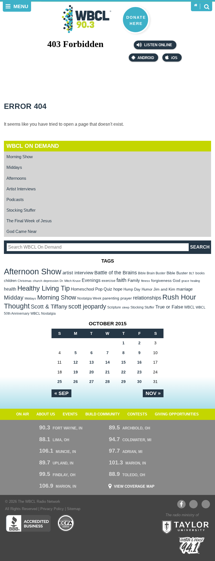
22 (123, 372)
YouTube (193, 504)
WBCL (189, 307)
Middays (14, 167)
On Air (22, 414)
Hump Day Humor (137, 289)
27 (91, 381)
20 (91, 372)
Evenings (91, 280)
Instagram (206, 504)
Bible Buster (177, 273)
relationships (147, 298)
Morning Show (19, 156)
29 (123, 381)
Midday (14, 297)
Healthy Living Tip (43, 288)
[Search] (206, 6)
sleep (125, 307)
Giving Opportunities (177, 414)
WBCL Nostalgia (43, 313)
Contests (137, 414)
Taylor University (183, 526)
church (37, 280)
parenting (110, 298)
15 (123, 362)
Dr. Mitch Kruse (70, 280)
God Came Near (21, 231)
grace (185, 280)
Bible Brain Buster (151, 273)
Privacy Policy (52, 509)
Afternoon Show (32, 271)
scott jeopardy (87, 306)
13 (91, 362)
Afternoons (16, 178)
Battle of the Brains (115, 272)
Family (134, 280)
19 (75, 372)
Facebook (181, 504)
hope (117, 289)
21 (107, 372)
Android (145, 58)
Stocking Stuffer (21, 210)
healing (195, 280)
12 (75, 362)
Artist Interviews (21, 188)
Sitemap (73, 509)
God (176, 281)
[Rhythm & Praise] (192, 545)
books (200, 273)
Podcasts (15, 199)
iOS (174, 58)
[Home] (195, 5)
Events (70, 414)
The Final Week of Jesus (29, 220)
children (10, 281)
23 (139, 372)
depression (51, 280)
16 (139, 362)
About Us (45, 414)
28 (107, 381)
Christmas (25, 280)
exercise (108, 281)
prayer (126, 298)
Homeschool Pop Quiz (91, 289)
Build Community (102, 414)
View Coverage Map (134, 486)
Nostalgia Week (89, 298)
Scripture (114, 307)
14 (107, 362)
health (10, 288)
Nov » (153, 393)
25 (59, 381)
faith (121, 280)
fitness (145, 280)
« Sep (61, 393)
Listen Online (157, 45)
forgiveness (161, 281)
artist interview (77, 272)
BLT (191, 273)
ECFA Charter (66, 523)
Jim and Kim (164, 289)
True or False (169, 307)
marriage (184, 289)
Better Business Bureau (28, 523)
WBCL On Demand (32, 146)
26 (75, 381)
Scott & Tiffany (49, 306)
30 (139, 381)
